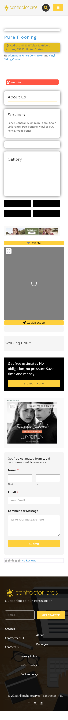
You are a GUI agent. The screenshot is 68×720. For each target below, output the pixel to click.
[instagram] (41, 703)
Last (38, 484)
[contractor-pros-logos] (20, 5)
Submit (34, 544)
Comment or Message (23, 511)
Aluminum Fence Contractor (25, 55)
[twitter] (35, 703)
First (10, 484)
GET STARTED (51, 615)
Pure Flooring (20, 37)
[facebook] (29, 703)
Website (16, 82)
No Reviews (29, 560)
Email (13, 492)
